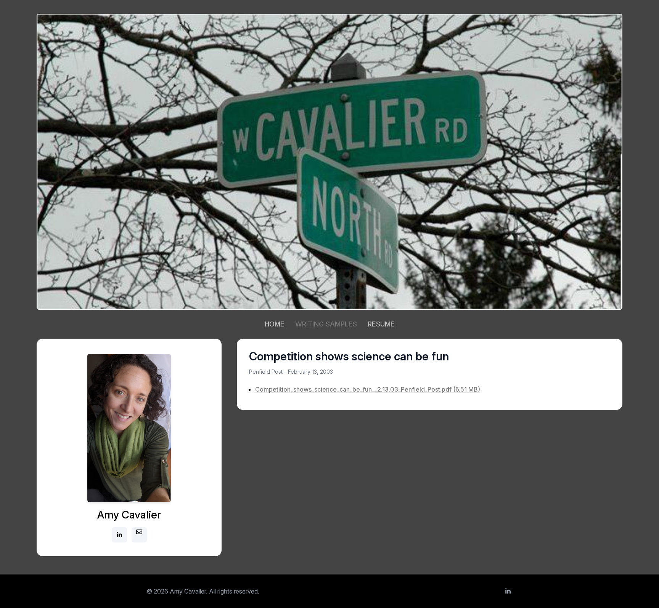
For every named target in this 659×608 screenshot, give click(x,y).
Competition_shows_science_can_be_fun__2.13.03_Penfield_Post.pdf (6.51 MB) (367, 389)
